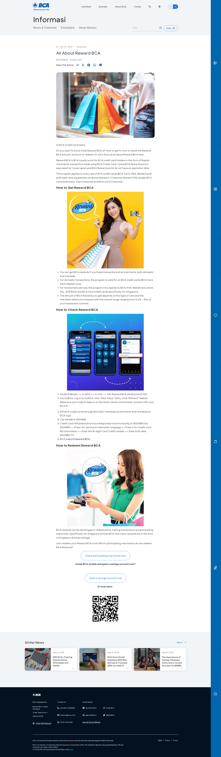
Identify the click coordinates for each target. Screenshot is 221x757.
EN (175, 7)
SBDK (160, 740)
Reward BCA (82, 439)
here (71, 749)
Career (137, 6)
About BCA (120, 6)
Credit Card (76, 59)
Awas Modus (87, 27)
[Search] (150, 7)
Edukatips (68, 27)
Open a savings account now (105, 578)
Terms (175, 740)
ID (170, 7)
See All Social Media (91, 722)
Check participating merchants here (105, 555)
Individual (86, 6)
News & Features (45, 27)
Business (103, 6)
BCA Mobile (62, 59)
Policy (167, 740)
